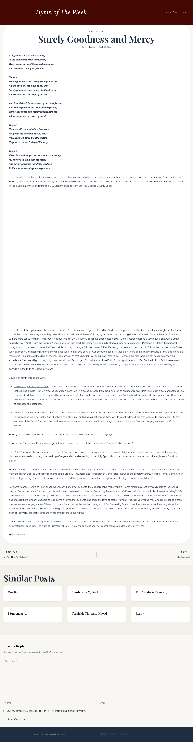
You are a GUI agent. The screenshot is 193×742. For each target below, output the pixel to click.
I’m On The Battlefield (15, 555)
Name (9, 702)
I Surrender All (17, 613)
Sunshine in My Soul (85, 592)
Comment (11, 661)
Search (176, 12)
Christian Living (96, 32)
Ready (140, 613)
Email (103, 702)
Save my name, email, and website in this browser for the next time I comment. (46, 711)
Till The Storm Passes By (152, 592)
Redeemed (183, 555)
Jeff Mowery (90, 47)
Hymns (167, 12)
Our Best (13, 592)
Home (184, 12)
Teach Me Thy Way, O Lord (89, 613)
